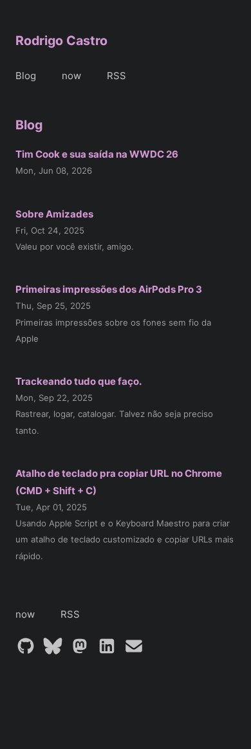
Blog (25, 75)
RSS (116, 75)
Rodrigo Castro (61, 40)
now (71, 75)
